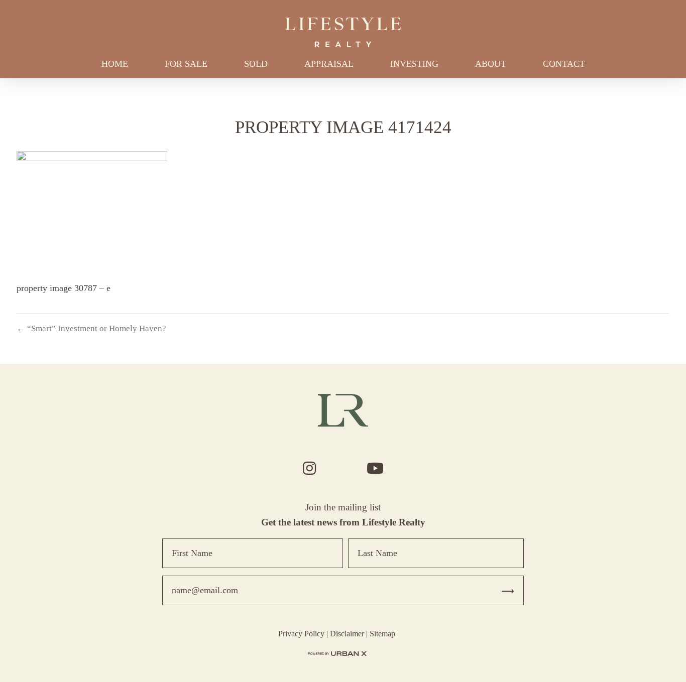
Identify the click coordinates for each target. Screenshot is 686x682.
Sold (256, 64)
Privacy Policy (301, 633)
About (490, 64)
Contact (564, 64)
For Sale (186, 64)
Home (114, 64)
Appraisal (329, 64)
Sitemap (382, 633)
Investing (414, 64)
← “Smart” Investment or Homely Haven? (91, 328)
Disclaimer (347, 633)
